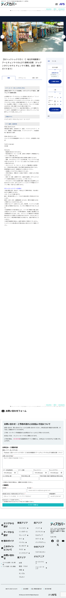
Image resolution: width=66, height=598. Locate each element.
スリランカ (39, 532)
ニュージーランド (39, 568)
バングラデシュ (40, 542)
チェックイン (37, 470)
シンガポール (23, 532)
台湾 (20, 563)
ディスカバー (61, 9)
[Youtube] (63, 541)
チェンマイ (48, 9)
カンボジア (22, 546)
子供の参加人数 (25, 476)
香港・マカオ (23, 566)
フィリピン (22, 528)
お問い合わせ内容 (7, 456)
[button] (56, 4)
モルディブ (39, 535)
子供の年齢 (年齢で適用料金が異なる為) (51, 476)
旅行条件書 (16, 439)
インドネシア (23, 553)
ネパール (38, 539)
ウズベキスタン (40, 552)
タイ (55, 9)
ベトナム (22, 542)
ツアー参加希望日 (7, 470)
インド (37, 528)
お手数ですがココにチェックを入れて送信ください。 (19, 502)
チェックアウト (53, 470)
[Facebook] (52, 541)
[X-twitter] (58, 545)
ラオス (21, 549)
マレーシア (22, 535)
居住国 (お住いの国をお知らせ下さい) (13, 493)
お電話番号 (52, 493)
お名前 (4, 488)
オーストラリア (39, 563)
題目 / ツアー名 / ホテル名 (9, 450)
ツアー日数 (21, 470)
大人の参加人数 (6, 476)
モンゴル (22, 573)
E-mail (29, 488)
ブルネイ (22, 577)
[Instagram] (58, 541)
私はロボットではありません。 (11, 499)
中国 (20, 570)
